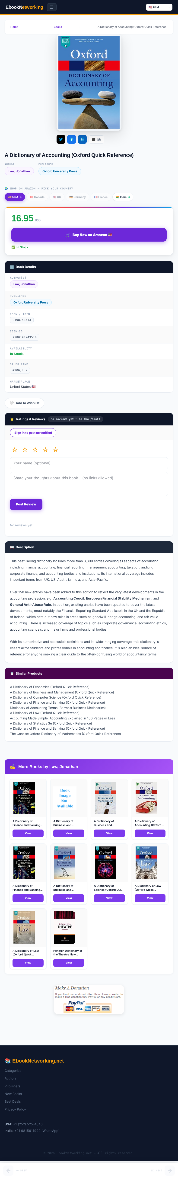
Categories (13, 1071)
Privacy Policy (15, 1109)
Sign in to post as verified (33, 432)
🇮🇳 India (121, 197)
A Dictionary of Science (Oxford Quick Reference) (109, 889)
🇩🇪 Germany (77, 197)
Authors (10, 1078)
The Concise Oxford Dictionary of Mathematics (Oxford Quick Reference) (65, 734)
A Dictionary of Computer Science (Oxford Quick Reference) (55, 697)
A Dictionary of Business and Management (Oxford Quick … (68, 826)
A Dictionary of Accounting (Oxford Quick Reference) (148, 825)
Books (58, 27)
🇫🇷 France (101, 197)
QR (96, 139)
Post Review (26, 504)
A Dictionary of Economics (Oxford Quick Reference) (49, 687)
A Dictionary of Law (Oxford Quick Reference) (44, 713)
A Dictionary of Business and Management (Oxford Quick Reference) (62, 692)
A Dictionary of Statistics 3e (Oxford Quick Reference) (51, 723)
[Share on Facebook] (71, 139)
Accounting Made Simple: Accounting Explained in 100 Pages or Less (62, 718)
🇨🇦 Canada (37, 197)
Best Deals (13, 1101)
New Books (13, 1094)
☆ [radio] (14, 450)
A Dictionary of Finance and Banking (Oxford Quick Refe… (27, 825)
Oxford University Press (59, 171)
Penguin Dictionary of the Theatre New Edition (67, 954)
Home (14, 27)
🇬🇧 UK (57, 197)
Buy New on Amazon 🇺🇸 (89, 235)
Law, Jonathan (19, 171)
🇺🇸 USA (13, 197)
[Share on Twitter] (61, 139)
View (28, 833)
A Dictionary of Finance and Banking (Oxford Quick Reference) (57, 702)
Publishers (12, 1086)
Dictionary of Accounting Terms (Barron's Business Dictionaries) (58, 708)
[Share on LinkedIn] (82, 139)
